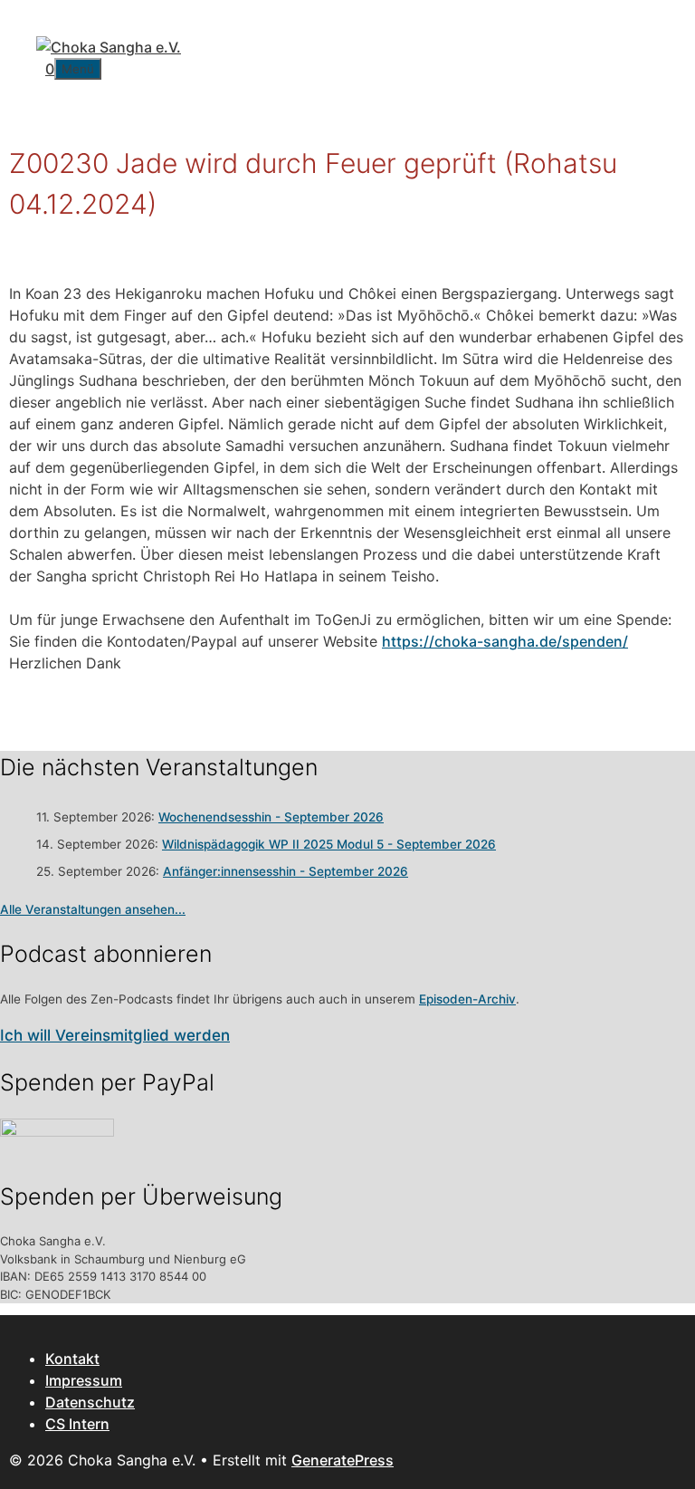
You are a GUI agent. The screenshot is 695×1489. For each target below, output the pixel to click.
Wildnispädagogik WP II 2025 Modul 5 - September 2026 (329, 844)
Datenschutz (90, 1402)
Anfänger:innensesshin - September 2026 (285, 871)
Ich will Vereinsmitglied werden (115, 1035)
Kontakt (72, 1359)
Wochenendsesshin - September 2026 (271, 817)
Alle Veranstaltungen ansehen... (93, 909)
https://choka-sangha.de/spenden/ (505, 641)
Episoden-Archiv (467, 999)
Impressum (83, 1380)
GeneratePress (342, 1460)
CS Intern (77, 1424)
